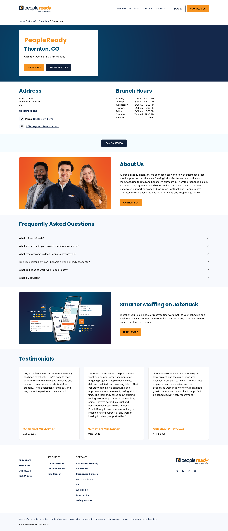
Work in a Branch (85, 479)
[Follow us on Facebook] (183, 471)
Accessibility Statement (94, 519)
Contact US (131, 202)
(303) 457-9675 (43, 119)
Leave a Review (114, 143)
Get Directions (28, 110)
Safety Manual (84, 500)
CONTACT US (198, 8)
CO (34, 21)
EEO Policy (75, 519)
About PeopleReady (87, 463)
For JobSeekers (56, 468)
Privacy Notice (41, 519)
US (29, 21)
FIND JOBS (121, 8)
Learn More (130, 332)
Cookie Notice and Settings (144, 519)
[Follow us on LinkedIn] (194, 471)
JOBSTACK (148, 8)
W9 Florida (82, 489)
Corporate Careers (87, 474)
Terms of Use (25, 519)
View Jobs (34, 67)
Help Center (54, 474)
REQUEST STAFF (59, 67)
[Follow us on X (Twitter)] (177, 471)
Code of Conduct (59, 519)
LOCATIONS (161, 8)
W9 (78, 484)
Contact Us (82, 495)
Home (22, 21)
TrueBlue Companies (118, 519)
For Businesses (56, 463)
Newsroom (82, 468)
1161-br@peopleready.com (42, 126)
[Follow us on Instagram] (189, 471)
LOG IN (178, 8)
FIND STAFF (134, 8)
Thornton (44, 21)
